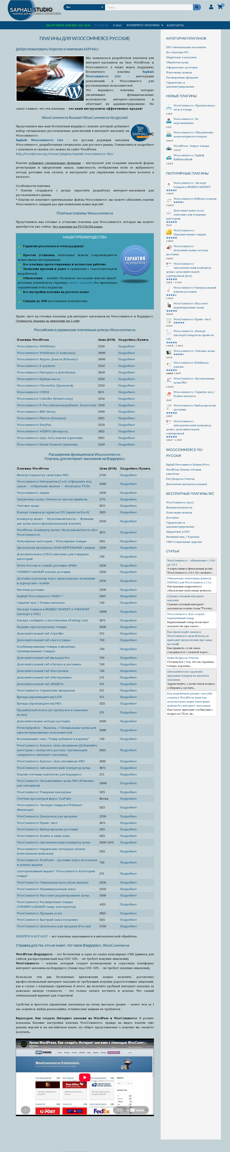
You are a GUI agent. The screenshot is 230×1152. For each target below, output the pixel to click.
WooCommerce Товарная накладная (44, 792)
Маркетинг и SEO (178, 531)
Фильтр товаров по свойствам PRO (43, 475)
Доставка (172, 517)
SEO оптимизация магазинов (186, 47)
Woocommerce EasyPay (34, 425)
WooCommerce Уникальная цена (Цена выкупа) (52, 882)
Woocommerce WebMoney (36, 346)
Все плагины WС (177, 52)
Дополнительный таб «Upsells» (40, 633)
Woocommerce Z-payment (36, 366)
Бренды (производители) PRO (39, 703)
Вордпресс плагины (143, 25)
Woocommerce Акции (33, 493)
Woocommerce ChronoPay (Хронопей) (45, 385)
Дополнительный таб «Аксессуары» (44, 640)
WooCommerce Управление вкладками (46, 690)
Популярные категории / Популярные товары (52, 541)
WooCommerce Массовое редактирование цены (53, 895)
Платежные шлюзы (179, 72)
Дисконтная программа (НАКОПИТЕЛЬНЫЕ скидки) (56, 547)
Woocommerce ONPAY (33, 392)
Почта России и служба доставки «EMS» (47, 565)
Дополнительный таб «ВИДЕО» (40, 684)
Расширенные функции (182, 77)
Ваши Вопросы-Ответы (183, 657)
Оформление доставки (182, 67)
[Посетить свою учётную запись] (211, 7)
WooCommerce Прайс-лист (37, 823)
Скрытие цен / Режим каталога (41, 603)
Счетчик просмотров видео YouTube (44, 798)
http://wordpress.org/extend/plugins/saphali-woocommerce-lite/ (65, 154)
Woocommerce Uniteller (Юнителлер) (45, 398)
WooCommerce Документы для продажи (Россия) (54, 926)
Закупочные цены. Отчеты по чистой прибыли (52, 499)
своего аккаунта (81, 283)
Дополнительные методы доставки (43, 721)
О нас (117, 25)
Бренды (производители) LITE (39, 697)
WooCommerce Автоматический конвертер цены (53, 842)
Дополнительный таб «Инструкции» (44, 677)
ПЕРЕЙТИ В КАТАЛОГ (32, 936)
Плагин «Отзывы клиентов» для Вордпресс (49, 774)
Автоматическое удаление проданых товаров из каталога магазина (188, 675)
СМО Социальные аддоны (184, 541)
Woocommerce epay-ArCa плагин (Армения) (49, 438)
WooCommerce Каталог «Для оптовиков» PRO (51, 761)
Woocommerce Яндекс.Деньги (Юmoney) (47, 359)
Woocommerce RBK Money (36, 411)
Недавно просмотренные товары (42, 627)
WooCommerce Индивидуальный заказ (46, 889)
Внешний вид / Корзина (182, 536)
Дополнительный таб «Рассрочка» (43, 671)
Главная (101, 25)
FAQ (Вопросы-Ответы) (180, 478)
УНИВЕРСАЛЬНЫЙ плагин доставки (44, 572)
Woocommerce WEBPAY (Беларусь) (42, 431)
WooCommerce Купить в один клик (43, 836)
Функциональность (179, 507)
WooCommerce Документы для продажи (47, 816)
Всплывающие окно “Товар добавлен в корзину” (53, 739)
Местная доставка (30, 590)
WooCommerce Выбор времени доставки (47, 829)
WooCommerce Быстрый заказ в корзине (47, 920)
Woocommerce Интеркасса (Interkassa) (46, 372)
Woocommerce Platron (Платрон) (41, 418)
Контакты (175, 25)
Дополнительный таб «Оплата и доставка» (49, 664)
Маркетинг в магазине (181, 57)
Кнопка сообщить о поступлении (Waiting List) (52, 620)
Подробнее (126, 346)
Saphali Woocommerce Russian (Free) (188, 464)
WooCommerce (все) (179, 502)
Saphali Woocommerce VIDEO (39, 596)
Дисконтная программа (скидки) (186, 484)
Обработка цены (177, 62)
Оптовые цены (28, 506)
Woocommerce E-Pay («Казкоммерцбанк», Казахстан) (56, 405)
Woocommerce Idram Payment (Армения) (47, 444)
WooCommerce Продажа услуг (39, 913)
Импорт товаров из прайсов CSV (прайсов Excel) (53, 512)
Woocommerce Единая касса (38, 379)
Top (222, 1144)
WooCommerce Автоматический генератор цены (53, 768)
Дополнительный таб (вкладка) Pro (43, 658)
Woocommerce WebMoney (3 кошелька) (46, 353)
